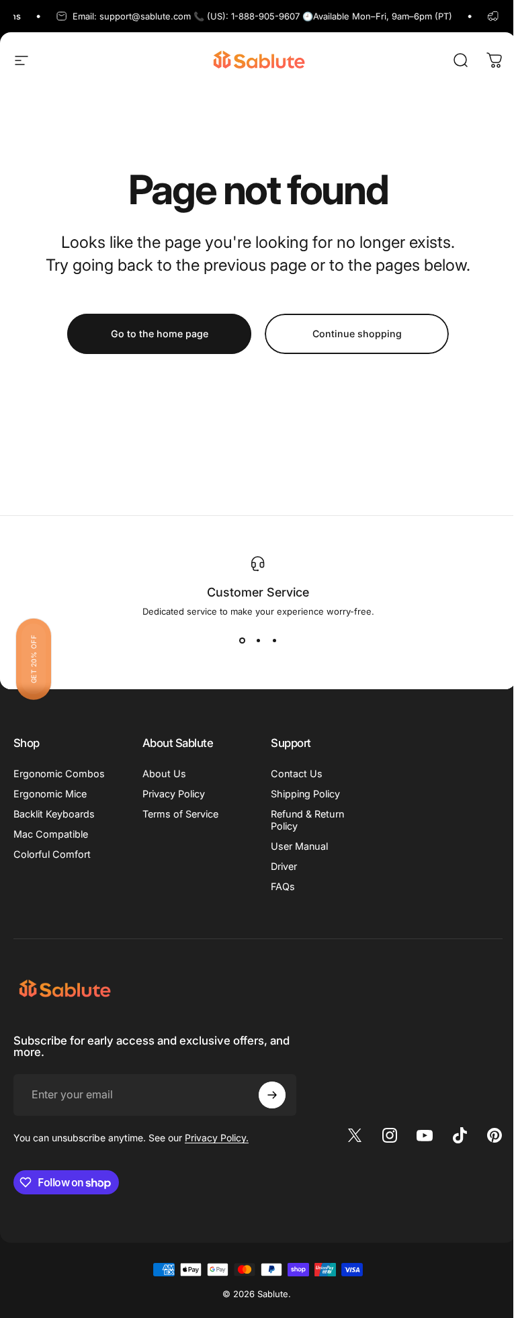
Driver (284, 866)
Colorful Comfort (52, 854)
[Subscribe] (272, 1095)
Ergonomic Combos (59, 773)
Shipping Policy (305, 793)
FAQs (283, 886)
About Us (164, 773)
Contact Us (296, 773)
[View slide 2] (258, 641)
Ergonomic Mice (50, 793)
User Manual (299, 846)
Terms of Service (180, 814)
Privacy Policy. (217, 1137)
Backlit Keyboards (54, 814)
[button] (34, 659)
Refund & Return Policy (307, 820)
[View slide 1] (242, 641)
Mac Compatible (50, 834)
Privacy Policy (173, 793)
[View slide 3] (274, 641)
